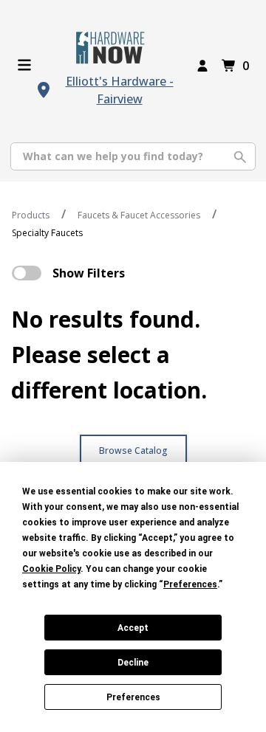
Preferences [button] (190, 584)
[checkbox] (26, 273)
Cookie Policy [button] (51, 569)
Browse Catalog (133, 450)
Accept (133, 628)
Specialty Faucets (47, 233)
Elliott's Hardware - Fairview (120, 90)
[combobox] (133, 156)
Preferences (133, 697)
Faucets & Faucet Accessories (139, 215)
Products (31, 215)
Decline (133, 662)
